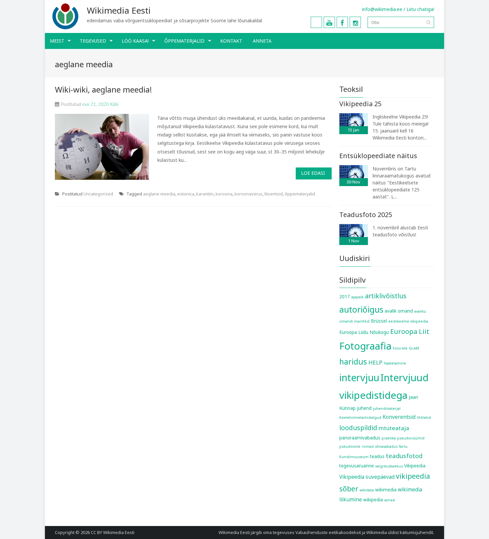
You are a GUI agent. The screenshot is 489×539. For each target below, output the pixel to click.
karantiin (205, 194)
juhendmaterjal (387, 408)
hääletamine (395, 363)
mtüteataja (394, 428)
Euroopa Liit (409, 331)
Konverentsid (399, 416)
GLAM (414, 348)
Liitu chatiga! (420, 9)
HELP (375, 362)
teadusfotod (404, 455)
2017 (344, 297)
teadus (377, 456)
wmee (389, 500)
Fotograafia (365, 346)
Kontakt (231, 41)
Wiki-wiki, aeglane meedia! (103, 89)
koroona (224, 194)
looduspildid (358, 427)
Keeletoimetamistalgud (360, 417)
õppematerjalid (300, 194)
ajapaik (357, 297)
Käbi (114, 104)
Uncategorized (98, 194)
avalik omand (399, 311)
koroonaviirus (248, 194)
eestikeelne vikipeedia (408, 321)
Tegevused (93, 41)
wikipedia (373, 500)
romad (368, 446)
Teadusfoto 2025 (365, 214)
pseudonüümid (410, 438)
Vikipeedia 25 (360, 103)
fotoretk (400, 348)
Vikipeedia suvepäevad (367, 476)
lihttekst (424, 417)
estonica (185, 194)
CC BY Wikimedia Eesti (112, 532)
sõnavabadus (386, 446)
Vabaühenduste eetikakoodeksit (328, 532)
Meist (57, 41)
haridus (353, 361)
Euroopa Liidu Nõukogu (364, 332)
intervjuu (359, 377)
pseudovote (349, 446)
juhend (364, 408)
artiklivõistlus (386, 295)
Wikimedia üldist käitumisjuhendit (399, 532)
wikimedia (386, 490)
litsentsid (273, 194)
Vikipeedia (414, 466)
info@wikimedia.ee (382, 9)
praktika (389, 438)
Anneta (262, 41)
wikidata (367, 490)
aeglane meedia (159, 194)
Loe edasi (313, 173)
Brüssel (379, 321)
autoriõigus (361, 309)
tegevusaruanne (356, 466)
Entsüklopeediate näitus (378, 155)
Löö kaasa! (135, 41)
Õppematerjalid (184, 41)
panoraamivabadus (359, 438)
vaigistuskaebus (389, 466)
